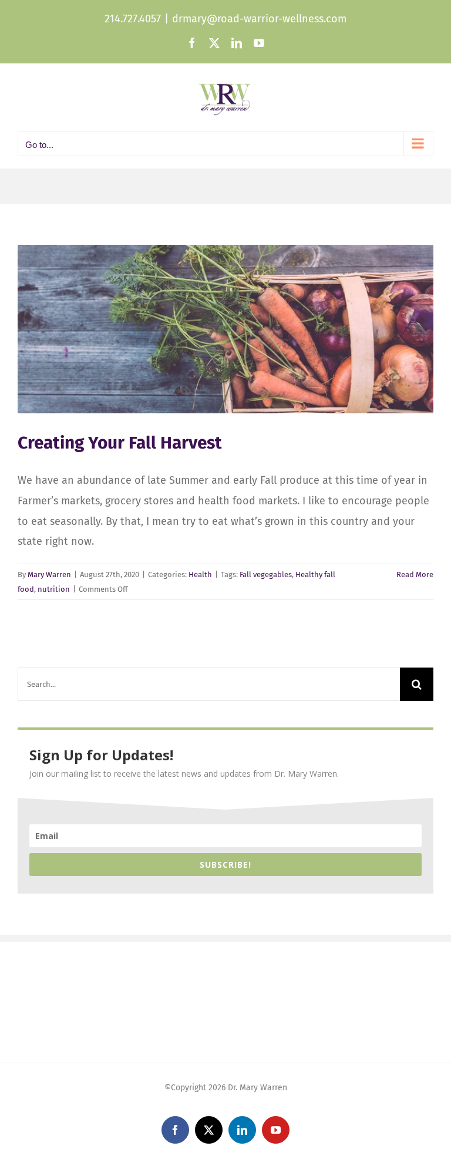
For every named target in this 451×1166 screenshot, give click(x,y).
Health (200, 574)
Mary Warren (49, 574)
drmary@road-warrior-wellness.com (259, 18)
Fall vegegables (266, 574)
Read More (414, 574)
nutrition (54, 589)
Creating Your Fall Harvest (120, 442)
